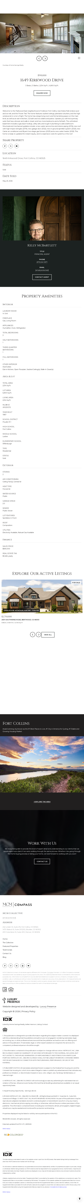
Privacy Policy (28, 1011)
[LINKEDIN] (16, 966)
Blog (4, 957)
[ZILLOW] (22, 966)
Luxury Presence (48, 1006)
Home (5, 939)
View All (48, 635)
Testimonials (7, 950)
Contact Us (7, 953)
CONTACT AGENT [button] (42, 277)
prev (39, 58)
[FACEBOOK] (5, 966)
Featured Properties (10, 946)
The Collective (8, 943)
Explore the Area (42, 802)
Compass (50, 972)
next (44, 58)
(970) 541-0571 (42, 262)
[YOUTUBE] (28, 966)
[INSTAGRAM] (11, 966)
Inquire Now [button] (42, 93)
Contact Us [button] (42, 861)
